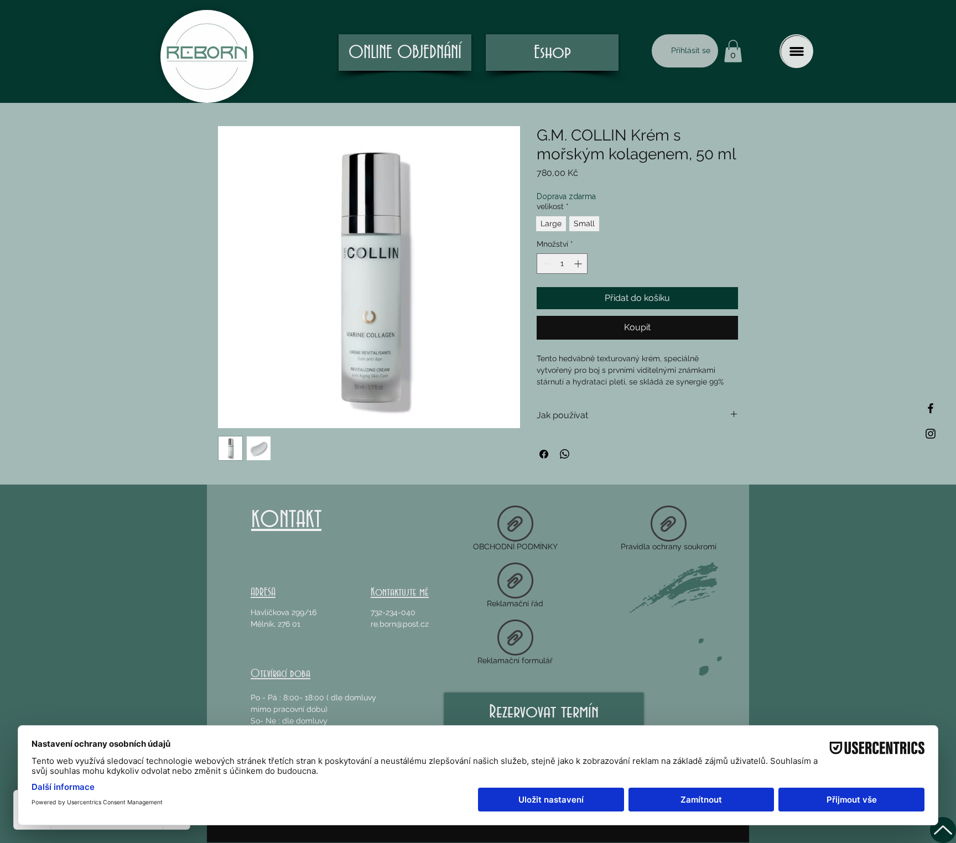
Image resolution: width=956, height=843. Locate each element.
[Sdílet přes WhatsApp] (564, 454)
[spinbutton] (562, 263)
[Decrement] (545, 263)
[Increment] (579, 263)
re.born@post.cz (400, 624)
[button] (733, 51)
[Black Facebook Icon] (930, 408)
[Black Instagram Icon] (930, 433)
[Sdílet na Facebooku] (543, 454)
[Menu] (796, 51)
